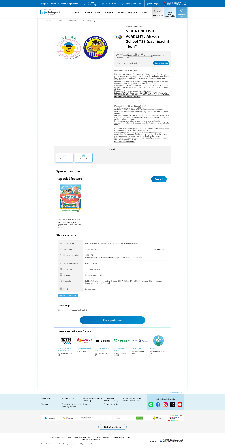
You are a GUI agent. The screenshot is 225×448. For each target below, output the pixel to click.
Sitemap (86, 404)
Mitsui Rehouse (103, 438)
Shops (76, 12)
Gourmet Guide (92, 12)
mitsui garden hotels (121, 438)
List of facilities (112, 427)
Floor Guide (111, 3)
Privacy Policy (68, 398)
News (144, 12)
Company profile (111, 404)
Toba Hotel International (91, 439)
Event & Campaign (127, 12)
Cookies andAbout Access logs (112, 399)
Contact (44, 404)
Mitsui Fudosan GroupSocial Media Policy (132, 399)
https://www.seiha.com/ (93, 269)
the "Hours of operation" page (140, 56)
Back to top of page (216, 439)
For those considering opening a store (71, 405)
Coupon (109, 12)
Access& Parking (92, 3)
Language (153, 3)
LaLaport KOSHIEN (46, 21)
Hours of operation (69, 3)
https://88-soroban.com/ (124, 142)
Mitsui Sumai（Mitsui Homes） (80, 438)
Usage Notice (47, 398)
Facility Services (133, 3)
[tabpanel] (82, 47)
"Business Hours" (108, 257)
